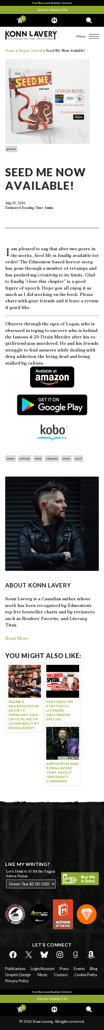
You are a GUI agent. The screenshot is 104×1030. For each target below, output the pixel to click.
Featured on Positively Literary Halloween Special (59, 710)
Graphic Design (18, 974)
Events (79, 968)
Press (64, 968)
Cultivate (24, 458)
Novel (78, 458)
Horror (66, 458)
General (11, 149)
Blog (93, 968)
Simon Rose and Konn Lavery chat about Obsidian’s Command (62, 772)
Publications (15, 968)
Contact (61, 974)
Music (42, 974)
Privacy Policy (17, 980)
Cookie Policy (85, 974)
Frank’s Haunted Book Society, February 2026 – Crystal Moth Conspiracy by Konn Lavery (24, 714)
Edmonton (52, 458)
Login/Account (43, 968)
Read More (16, 638)
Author (10, 458)
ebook (38, 458)
